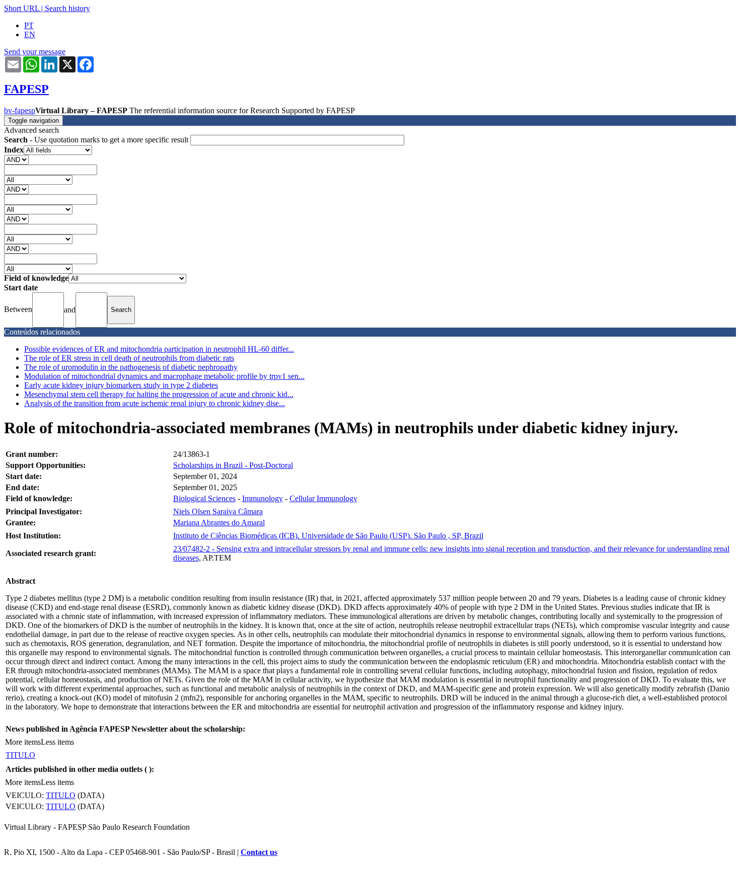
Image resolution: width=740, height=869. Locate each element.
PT (29, 25)
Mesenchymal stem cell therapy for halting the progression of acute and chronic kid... (158, 394)
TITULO (20, 755)
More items (23, 742)
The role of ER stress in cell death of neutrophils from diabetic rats (129, 358)
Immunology (262, 498)
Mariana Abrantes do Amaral (219, 522)
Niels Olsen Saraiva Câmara (218, 511)
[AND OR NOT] (16, 159)
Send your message (34, 51)
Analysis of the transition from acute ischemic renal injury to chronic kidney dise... (154, 403)
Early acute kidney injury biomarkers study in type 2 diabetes (121, 385)
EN (29, 34)
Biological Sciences (204, 498)
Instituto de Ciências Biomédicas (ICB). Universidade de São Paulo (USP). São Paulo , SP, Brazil (328, 535)
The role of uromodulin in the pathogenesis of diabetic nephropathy (131, 367)
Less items (57, 742)
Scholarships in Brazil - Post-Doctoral (233, 465)
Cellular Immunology (323, 498)
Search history (67, 8)
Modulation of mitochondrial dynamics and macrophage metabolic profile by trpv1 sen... (164, 376)
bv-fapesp (19, 110)
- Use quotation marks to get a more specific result (97, 139)
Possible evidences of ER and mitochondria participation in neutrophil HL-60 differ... (159, 349)
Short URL (21, 8)
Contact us (259, 852)
